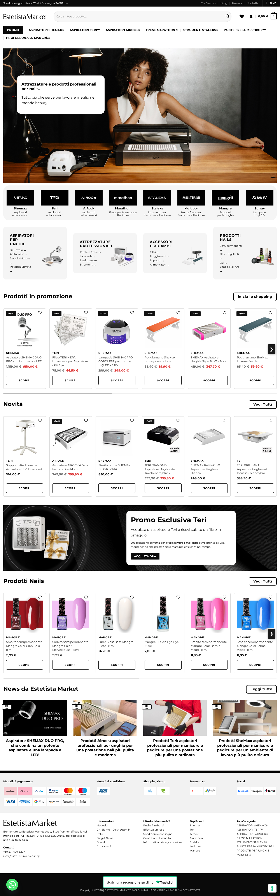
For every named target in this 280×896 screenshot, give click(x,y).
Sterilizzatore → (90, 260)
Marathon (196, 838)
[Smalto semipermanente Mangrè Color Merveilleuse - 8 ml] (71, 633)
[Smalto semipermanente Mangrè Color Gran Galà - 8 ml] (25, 633)
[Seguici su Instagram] (270, 3)
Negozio (102, 825)
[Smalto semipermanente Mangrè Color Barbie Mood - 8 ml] (209, 633)
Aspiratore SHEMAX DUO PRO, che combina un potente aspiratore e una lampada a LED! (35, 747)
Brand (101, 842)
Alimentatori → (160, 264)
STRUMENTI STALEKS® (200, 30)
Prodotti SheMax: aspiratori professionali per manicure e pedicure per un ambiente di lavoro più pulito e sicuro (245, 747)
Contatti (252, 3)
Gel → (223, 262)
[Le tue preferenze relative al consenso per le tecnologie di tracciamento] (272, 888)
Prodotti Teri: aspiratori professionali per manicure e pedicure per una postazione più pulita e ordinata (175, 747)
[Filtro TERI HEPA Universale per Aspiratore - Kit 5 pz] (71, 349)
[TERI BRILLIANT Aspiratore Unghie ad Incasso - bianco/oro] (255, 456)
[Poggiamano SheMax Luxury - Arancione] (163, 349)
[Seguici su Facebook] (266, 3)
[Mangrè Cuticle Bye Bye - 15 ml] (163, 633)
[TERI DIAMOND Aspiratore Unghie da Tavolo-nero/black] (163, 456)
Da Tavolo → (18, 250)
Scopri (25, 380)
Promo (237, 3)
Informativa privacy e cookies (162, 842)
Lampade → (88, 256)
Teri (192, 829)
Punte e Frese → (90, 252)
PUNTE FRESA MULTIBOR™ (245, 30)
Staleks (194, 842)
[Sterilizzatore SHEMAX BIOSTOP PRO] (117, 456)
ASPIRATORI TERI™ (85, 30)
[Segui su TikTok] (274, 3)
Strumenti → (88, 264)
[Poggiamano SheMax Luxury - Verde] (255, 349)
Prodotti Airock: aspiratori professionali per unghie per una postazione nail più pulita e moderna (105, 747)
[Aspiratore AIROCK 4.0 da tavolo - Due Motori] (71, 456)
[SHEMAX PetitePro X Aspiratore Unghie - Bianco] (209, 456)
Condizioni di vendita (157, 838)
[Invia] (227, 16)
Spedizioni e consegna (157, 834)
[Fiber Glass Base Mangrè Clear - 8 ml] (117, 633)
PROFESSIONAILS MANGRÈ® (28, 37)
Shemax (195, 825)
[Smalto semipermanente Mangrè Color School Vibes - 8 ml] (255, 633)
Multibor (195, 846)
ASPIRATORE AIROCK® (252, 834)
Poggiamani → (159, 256)
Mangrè (195, 850)
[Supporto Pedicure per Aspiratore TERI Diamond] (25, 456)
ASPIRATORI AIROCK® (123, 30)
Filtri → (154, 252)
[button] (251, 16)
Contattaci (104, 846)
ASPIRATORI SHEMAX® (46, 30)
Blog (223, 3)
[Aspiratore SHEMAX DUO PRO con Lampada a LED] (25, 349)
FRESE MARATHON (249, 838)
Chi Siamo (208, 3)
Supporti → (157, 260)
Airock (194, 834)
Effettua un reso (153, 829)
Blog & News (105, 838)
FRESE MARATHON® (162, 30)
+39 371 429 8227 (14, 851)
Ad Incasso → (19, 254)
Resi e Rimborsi (153, 825)
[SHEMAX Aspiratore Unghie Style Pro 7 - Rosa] (209, 349)
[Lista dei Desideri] (242, 16)
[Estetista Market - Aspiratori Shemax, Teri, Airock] (25, 16)
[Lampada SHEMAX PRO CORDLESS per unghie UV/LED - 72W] (117, 349)
